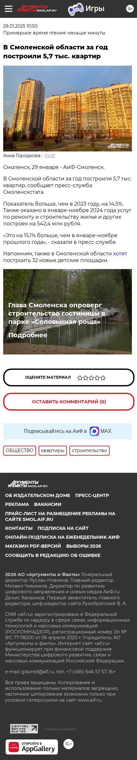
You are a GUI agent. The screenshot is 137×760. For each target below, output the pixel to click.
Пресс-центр (92, 495)
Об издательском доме (37, 495)
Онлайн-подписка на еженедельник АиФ (62, 537)
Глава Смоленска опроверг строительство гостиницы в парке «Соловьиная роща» (56, 313)
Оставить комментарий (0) (69, 402)
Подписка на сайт (63, 528)
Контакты (18, 528)
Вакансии (47, 504)
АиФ (50, 155)
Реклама (17, 504)
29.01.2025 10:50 (20, 26)
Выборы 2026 (83, 546)
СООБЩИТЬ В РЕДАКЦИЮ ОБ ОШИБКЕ (52, 555)
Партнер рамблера (60, 729)
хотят (120, 254)
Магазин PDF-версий (33, 546)
